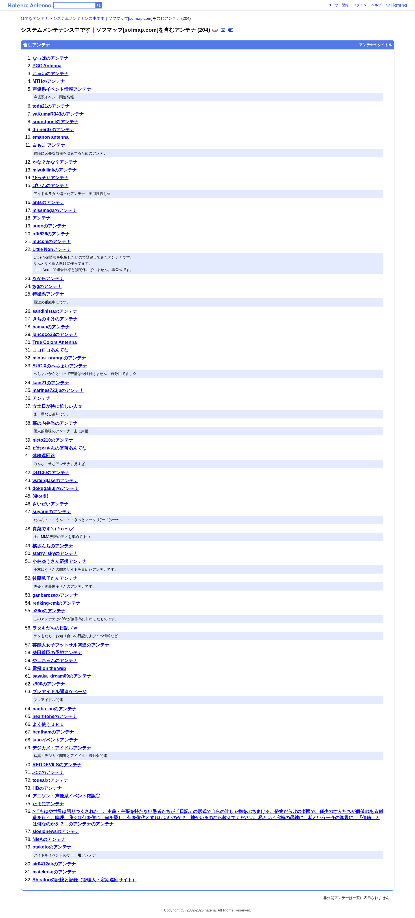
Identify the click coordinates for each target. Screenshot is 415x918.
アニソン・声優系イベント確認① (66, 795)
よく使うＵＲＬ (48, 724)
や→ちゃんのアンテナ (55, 660)
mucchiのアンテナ (51, 241)
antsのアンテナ (48, 202)
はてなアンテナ (35, 18)
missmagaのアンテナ (54, 210)
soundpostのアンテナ (55, 121)
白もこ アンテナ (48, 145)
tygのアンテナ (47, 286)
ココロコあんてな (50, 350)
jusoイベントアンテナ (55, 739)
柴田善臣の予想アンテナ (57, 652)
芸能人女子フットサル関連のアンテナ (70, 645)
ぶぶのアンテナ (48, 772)
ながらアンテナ (48, 278)
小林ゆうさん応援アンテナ (59, 561)
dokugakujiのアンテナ (55, 488)
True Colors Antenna (54, 342)
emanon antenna (50, 137)
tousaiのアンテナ (50, 780)
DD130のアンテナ (50, 472)
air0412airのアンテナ (54, 863)
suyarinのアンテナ (51, 511)
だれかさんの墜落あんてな (59, 448)
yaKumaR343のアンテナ (58, 114)
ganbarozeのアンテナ (55, 595)
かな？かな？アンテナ (55, 162)
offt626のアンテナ (51, 233)
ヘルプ (376, 5)
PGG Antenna (47, 65)
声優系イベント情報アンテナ (61, 89)
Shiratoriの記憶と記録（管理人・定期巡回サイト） (84, 879)
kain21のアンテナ (50, 382)
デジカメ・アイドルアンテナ (61, 747)
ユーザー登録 (338, 5)
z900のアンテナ (48, 684)
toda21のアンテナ (51, 106)
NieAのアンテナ (48, 839)
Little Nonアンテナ (51, 249)
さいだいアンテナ (50, 504)
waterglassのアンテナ (55, 480)
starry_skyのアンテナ (55, 553)
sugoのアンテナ (49, 225)
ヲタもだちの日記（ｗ (55, 628)
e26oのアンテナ (48, 610)
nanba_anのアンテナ (54, 708)
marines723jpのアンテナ (58, 390)
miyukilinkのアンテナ (54, 170)
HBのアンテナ (47, 788)
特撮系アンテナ (48, 294)
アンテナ (41, 218)
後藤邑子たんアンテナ (55, 578)
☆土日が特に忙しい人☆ (57, 406)
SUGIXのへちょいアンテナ (59, 365)
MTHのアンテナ (48, 81)
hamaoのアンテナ (51, 326)
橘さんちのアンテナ (52, 545)
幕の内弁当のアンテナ (55, 423)
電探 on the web (49, 668)
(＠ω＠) (40, 496)
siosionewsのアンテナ (55, 831)
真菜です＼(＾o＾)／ (53, 528)
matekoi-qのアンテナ (54, 871)
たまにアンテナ (48, 803)
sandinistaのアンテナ (54, 311)
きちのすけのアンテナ (55, 318)
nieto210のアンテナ (52, 440)
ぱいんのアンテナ (50, 185)
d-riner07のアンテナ (53, 129)
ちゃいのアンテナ (50, 73)
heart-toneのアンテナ (54, 716)
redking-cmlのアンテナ (56, 603)
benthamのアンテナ (53, 732)
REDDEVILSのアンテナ (57, 764)
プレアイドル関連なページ (59, 691)
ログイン (360, 5)
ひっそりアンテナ (50, 177)
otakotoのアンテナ (51, 847)
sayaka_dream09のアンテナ (61, 676)
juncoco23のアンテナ (55, 334)
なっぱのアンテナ (50, 58)
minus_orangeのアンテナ (59, 357)
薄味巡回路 (43, 455)
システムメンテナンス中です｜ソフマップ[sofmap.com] (102, 18)
